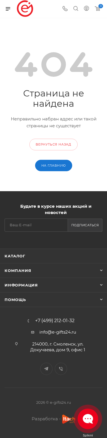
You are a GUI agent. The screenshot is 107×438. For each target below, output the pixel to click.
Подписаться (85, 225)
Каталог (15, 256)
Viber (61, 369)
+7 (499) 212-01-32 (54, 320)
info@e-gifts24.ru (57, 332)
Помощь (15, 299)
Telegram (46, 369)
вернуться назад (53, 144)
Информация (21, 285)
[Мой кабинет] (86, 9)
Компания (18, 270)
